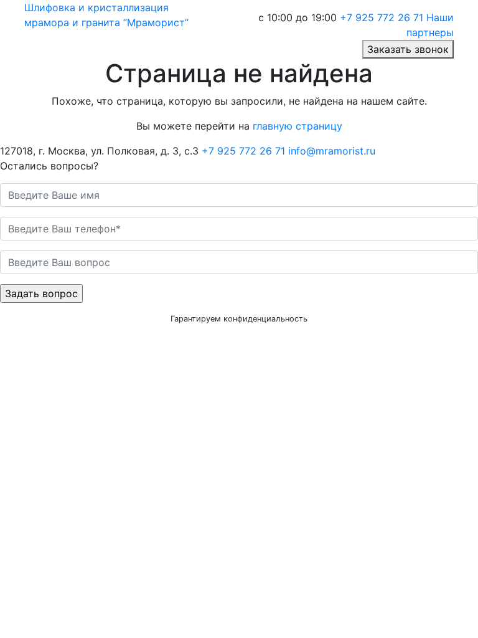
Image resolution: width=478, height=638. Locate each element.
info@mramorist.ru (331, 151)
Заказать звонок (408, 49)
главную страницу (297, 126)
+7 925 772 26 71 (381, 17)
